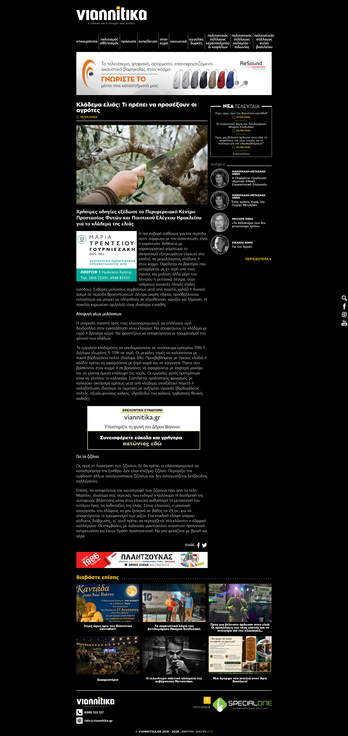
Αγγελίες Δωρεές (196, 41)
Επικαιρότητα (87, 41)
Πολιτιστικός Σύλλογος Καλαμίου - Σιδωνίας (242, 41)
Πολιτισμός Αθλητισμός (109, 41)
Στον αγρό (164, 41)
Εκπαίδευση (148, 41)
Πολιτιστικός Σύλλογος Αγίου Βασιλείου (264, 41)
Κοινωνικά (178, 41)
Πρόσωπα (128, 41)
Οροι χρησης (202, 707)
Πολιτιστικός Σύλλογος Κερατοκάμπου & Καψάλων (218, 41)
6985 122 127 (94, 712)
